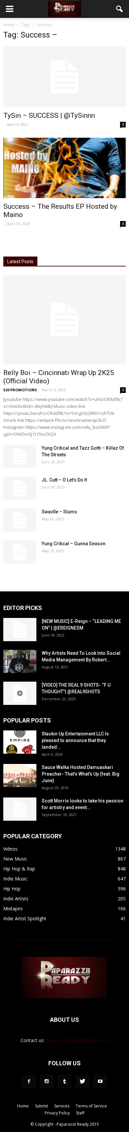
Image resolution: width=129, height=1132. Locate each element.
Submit (41, 1106)
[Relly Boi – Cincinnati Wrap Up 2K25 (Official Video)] (64, 319)
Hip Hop (12, 888)
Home (9, 25)
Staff (80, 1113)
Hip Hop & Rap (19, 869)
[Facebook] (28, 1081)
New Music (15, 859)
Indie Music (15, 878)
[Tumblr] (64, 1081)
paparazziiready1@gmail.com (77, 1040)
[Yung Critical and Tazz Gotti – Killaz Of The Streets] (19, 456)
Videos (10, 849)
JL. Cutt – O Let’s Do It (64, 480)
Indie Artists (15, 898)
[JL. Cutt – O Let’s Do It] (19, 488)
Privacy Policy (57, 1113)
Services (61, 1106)
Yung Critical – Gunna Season (74, 543)
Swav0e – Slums (59, 511)
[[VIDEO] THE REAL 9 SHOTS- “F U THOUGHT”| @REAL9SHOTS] (19, 693)
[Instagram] (46, 1081)
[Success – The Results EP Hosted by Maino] (64, 168)
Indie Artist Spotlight (24, 918)
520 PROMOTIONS (20, 389)
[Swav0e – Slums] (19, 520)
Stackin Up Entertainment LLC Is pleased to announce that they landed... (75, 740)
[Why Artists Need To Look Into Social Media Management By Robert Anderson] (19, 661)
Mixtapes (13, 908)
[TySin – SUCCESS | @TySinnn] (64, 76)
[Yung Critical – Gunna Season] (19, 552)
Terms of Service (91, 1106)
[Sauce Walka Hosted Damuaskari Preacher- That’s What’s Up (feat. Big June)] (19, 775)
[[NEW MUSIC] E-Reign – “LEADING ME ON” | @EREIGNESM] (19, 629)
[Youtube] (100, 1081)
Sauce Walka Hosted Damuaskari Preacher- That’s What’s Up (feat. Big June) (80, 774)
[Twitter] (82, 1081)
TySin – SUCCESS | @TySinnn (49, 115)
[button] (119, 9)
